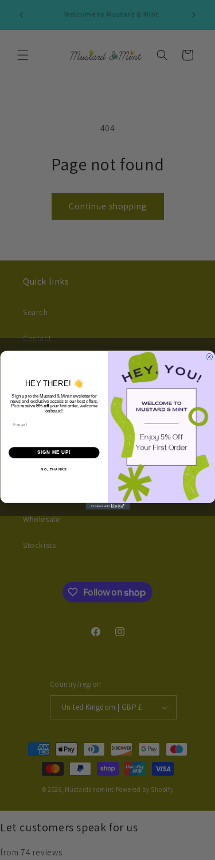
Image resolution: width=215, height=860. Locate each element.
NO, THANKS (54, 469)
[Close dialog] (209, 356)
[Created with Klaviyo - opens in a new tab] (107, 506)
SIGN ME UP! (54, 452)
